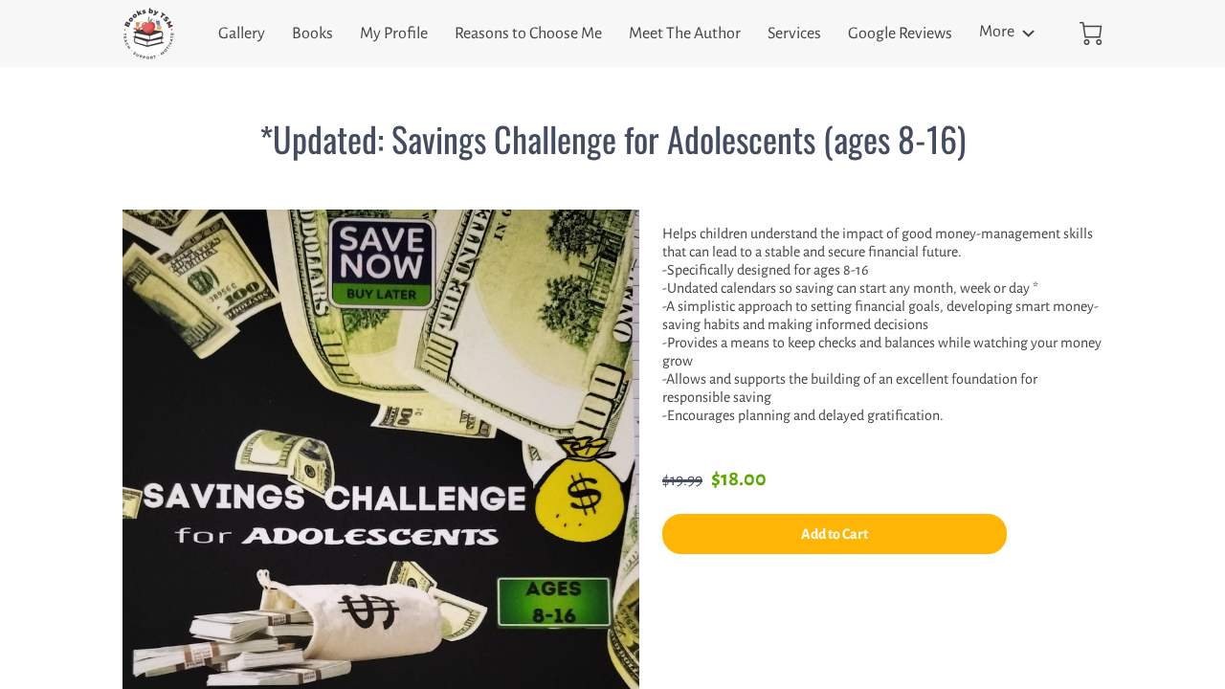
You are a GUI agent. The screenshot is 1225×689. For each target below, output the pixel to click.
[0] (1091, 33)
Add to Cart (834, 534)
